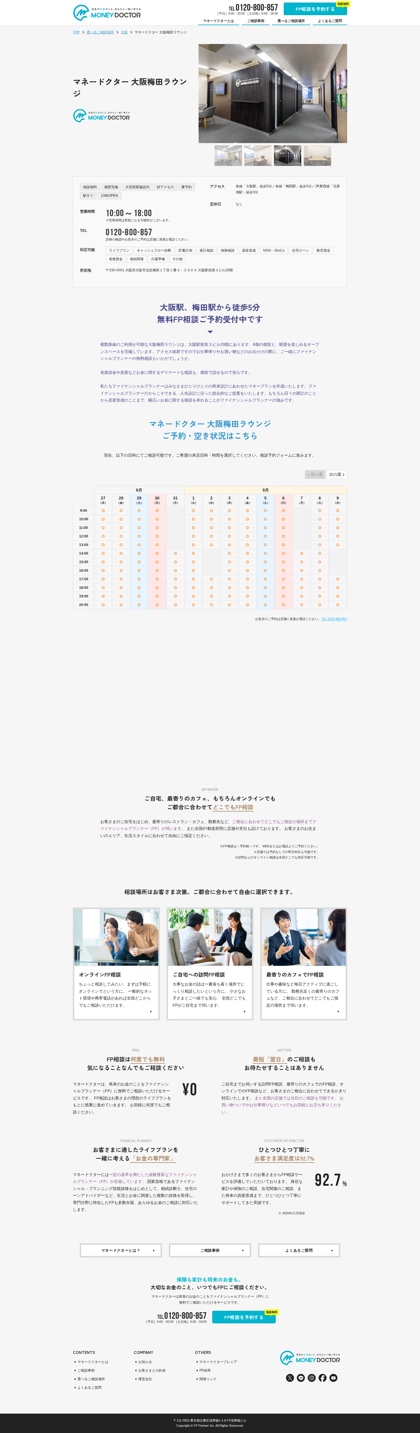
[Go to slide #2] (258, 155)
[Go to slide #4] (317, 155)
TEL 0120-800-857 (334, 619)
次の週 (335, 474)
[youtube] (333, 1378)
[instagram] (312, 1378)
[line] (301, 1378)
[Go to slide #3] (287, 155)
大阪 (124, 32)
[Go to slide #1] (228, 155)
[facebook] (323, 1378)
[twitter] (290, 1378)
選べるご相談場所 (100, 32)
